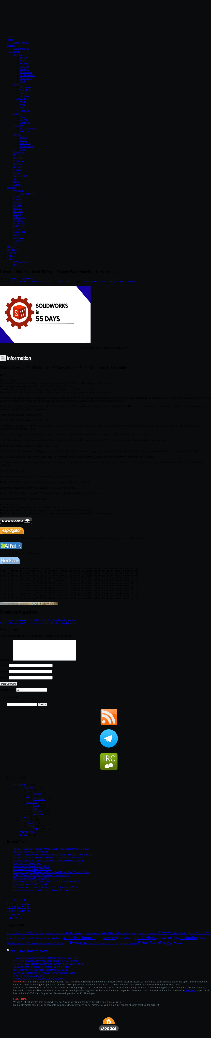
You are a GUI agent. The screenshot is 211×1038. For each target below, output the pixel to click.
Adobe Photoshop (72, 933)
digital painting (28, 938)
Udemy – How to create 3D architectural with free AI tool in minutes (39, 620)
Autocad (24, 66)
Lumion (17, 170)
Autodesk (18, 54)
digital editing (13, 938)
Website (4, 677)
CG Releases (22, 281)
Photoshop (25, 87)
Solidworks (26, 78)
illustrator (25, 96)
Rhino (16, 181)
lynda (140, 937)
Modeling (87, 281)
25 (25, 911)
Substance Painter (46, 944)
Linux (36, 805)
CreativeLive (20, 223)
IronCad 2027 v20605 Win (27, 863)
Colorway (25, 110)
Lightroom (130, 938)
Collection (25, 817)
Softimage (25, 63)
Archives (11, 252)
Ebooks (30, 823)
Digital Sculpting (42, 938)
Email (4, 671)
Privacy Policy (20, 261)
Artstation (141, 933)
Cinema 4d (19, 152)
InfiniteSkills (19, 232)
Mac (35, 808)
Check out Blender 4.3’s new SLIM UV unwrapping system (44, 972)
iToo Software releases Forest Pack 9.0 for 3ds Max (40, 969)
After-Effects (26, 90)
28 (11, 914)
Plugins (17, 134)
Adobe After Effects (52, 933)
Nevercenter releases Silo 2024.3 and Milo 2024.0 (39, 978)
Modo (23, 102)
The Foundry (20, 99)
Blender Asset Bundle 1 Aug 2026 (31, 878)
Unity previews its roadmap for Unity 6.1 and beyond (41, 966)
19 (28, 907)
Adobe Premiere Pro (92, 933)
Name (4, 665)
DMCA (11, 255)
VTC (16, 243)
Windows (38, 814)
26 (28, 911)
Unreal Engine (20, 175)
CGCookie (19, 226)
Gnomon (17, 208)
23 (18, 911)
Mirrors (159, 938)
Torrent (23, 834)
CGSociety (19, 217)
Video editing (130, 943)
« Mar (10, 918)
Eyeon (16, 113)
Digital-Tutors (27, 193)
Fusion (23, 119)
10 (21, 903)
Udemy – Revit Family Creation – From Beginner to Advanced (46, 881)
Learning (48, 281)
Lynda (16, 196)
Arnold (23, 140)
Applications (13, 51)
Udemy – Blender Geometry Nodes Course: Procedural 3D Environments (51, 848)
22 (15, 911)
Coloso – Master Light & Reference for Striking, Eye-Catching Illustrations (39, 623)
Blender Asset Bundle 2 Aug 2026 (31, 866)
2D (12, 281)
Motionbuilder (27, 75)
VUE (22, 116)
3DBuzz (17, 229)
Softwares (31, 802)
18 (25, 907)
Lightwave (18, 161)
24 (21, 911)
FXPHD (17, 205)
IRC (15, 264)
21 (11, 911)
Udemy (17, 214)
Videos (68, 281)
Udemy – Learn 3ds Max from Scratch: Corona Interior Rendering (47, 857)
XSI (15, 178)
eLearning (54, 938)
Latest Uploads (21, 48)
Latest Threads (21, 42)
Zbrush (17, 184)
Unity (84, 943)
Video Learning (151, 942)
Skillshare (18, 238)
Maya (23, 60)
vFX (120, 944)
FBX (61, 938)
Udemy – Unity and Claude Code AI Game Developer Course (45, 890)
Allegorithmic (27, 146)
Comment (6, 659)
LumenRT (25, 122)
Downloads (36, 281)
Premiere (24, 93)
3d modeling (13, 933)
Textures (11, 246)
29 (15, 914)
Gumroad (18, 211)
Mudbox (24, 69)
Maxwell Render (28, 128)
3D (28, 796)
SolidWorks (100, 281)
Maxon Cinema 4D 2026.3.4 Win (30, 884)
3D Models (12, 249)
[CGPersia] (29, 604)
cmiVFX (17, 202)
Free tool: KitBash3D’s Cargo (28, 975)
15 (15, 907)
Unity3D (17, 173)
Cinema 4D (179, 933)
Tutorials (11, 187)
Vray (169, 943)
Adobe (16, 84)
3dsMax (24, 57)
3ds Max (27, 933)
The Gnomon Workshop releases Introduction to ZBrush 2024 (45, 958)
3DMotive (18, 220)
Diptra (14, 278)
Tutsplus (17, 241)
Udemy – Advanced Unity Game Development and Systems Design (48, 860)
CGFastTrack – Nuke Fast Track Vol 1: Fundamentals (41, 875)
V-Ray (23, 137)
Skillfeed (17, 235)
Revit (22, 81)
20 (8, 911)
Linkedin (18, 199)
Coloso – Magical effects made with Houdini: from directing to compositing (52, 854)
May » (18, 918)
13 (8, 907)
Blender (17, 155)
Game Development (79, 937)
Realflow (24, 131)
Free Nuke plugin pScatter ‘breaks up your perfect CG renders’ (46, 960)
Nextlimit (18, 125)
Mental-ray (25, 143)
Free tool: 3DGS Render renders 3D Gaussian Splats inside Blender (48, 963)
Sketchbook (26, 72)
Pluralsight (18, 190)
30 (18, 914)
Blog (9, 36)
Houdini (17, 158)
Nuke (23, 107)
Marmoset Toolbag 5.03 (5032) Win (32, 869)
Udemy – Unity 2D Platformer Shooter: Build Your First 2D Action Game (51, 872)
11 (25, 903)
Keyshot (17, 167)
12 (28, 903)
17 (21, 907)
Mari (22, 105)
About (10, 258)
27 (8, 914)
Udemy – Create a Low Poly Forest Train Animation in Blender (46, 887)
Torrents (11, 45)
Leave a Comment (125, 281)
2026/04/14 (27, 278)
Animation (123, 933)
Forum (10, 39)
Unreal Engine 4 (112, 944)
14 (11, 907)
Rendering (22, 944)
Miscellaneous (27, 831)
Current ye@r (8, 689)
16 (18, 907)
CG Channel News (32, 951)
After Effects (109, 933)
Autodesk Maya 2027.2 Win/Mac (30, 851)
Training (59, 943)
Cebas (23, 149)
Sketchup (18, 164)
